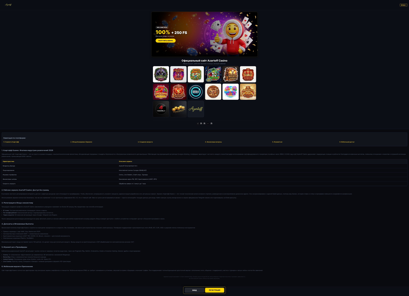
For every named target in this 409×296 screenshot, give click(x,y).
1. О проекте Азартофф (11, 142)
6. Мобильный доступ (347, 142)
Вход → (403, 5)
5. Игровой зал (277, 142)
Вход (194, 290)
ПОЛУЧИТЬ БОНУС (165, 41)
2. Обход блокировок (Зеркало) (81, 142)
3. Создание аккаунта (145, 142)
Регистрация (214, 290)
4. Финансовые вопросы (213, 142)
